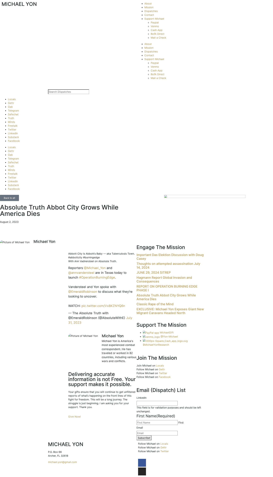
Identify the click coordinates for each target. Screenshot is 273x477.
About (148, 3)
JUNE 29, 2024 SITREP (153, 272)
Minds (11, 121)
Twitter (12, 129)
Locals (12, 99)
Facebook (14, 140)
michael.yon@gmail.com (62, 462)
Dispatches (151, 11)
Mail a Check (158, 37)
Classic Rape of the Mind (155, 304)
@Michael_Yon (95, 268)
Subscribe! (144, 437)
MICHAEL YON (19, 4)
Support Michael (154, 18)
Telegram (13, 110)
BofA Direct (157, 33)
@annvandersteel (81, 273)
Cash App (156, 30)
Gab (10, 106)
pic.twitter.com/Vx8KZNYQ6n (103, 306)
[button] (69, 247)
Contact (149, 14)
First (181, 422)
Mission (148, 7)
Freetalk (13, 125)
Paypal (155, 22)
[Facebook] (142, 463)
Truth (11, 118)
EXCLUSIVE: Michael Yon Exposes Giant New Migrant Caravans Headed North (170, 311)
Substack (13, 137)
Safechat (13, 114)
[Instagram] (142, 471)
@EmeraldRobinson (82, 292)
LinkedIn (13, 133)
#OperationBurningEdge (97, 277)
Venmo (155, 26)
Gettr (11, 103)
